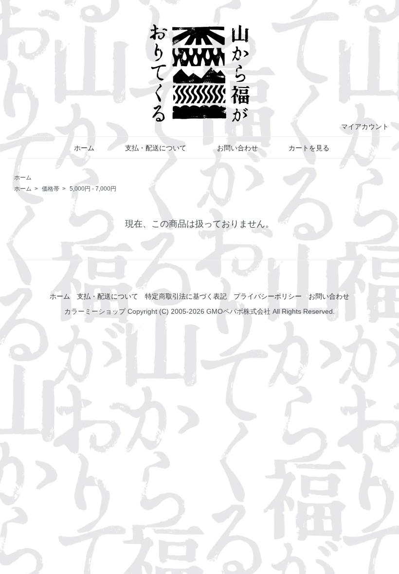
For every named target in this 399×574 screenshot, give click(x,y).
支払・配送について (155, 148)
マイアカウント (365, 126)
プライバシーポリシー (268, 296)
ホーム (84, 148)
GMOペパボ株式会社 (238, 311)
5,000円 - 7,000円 (93, 188)
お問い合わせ (237, 148)
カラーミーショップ (95, 311)
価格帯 (50, 188)
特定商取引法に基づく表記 (186, 296)
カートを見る (309, 148)
